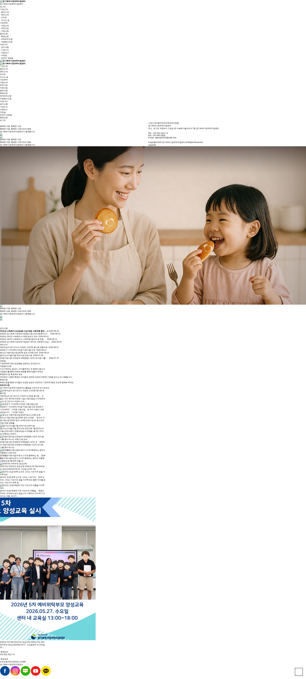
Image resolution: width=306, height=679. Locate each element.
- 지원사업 (4, 31)
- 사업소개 (4, 26)
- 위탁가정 (4, 28)
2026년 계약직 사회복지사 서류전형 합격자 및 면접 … (23, 339)
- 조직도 (3, 17)
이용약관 (160, 123)
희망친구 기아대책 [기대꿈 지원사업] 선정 (17, 350)
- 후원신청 (4, 36)
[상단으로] (299, 672)
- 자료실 (3, 55)
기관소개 (152, 123)
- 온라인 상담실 (6, 58)
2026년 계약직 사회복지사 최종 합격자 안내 (18, 336)
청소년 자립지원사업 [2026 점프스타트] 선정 (19, 353)
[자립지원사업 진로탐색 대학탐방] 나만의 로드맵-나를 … (24, 358)
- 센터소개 (4, 15)
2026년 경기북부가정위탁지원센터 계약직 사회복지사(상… (25, 342)
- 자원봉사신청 (6, 42)
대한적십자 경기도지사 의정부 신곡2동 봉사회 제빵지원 (23, 347)
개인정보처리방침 (171, 123)
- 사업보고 (4, 53)
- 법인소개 (4, 12)
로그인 (3, 7)
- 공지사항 (4, 47)
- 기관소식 (4, 50)
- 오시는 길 (4, 20)
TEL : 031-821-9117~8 (158, 133)
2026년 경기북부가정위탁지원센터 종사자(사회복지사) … (24, 334)
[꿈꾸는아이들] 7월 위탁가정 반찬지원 (16, 355)
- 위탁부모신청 (6, 39)
